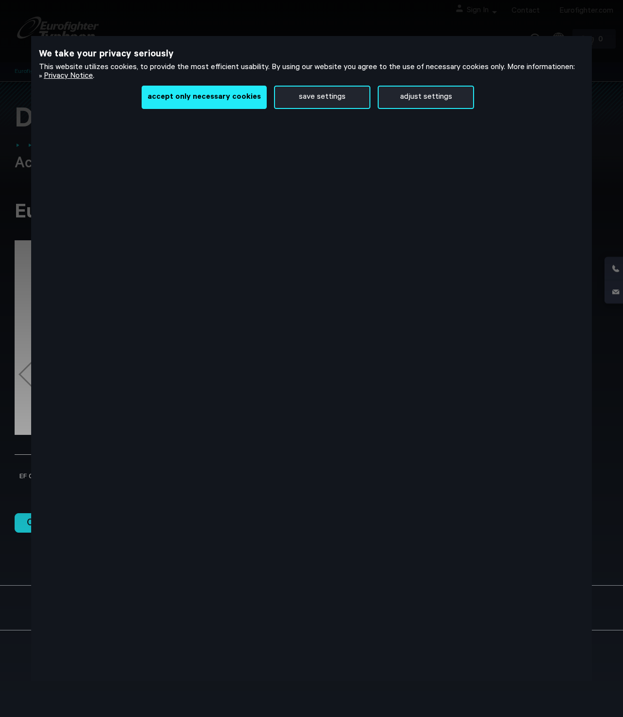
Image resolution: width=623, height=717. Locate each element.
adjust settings (426, 97)
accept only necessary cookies (204, 97)
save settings (322, 97)
